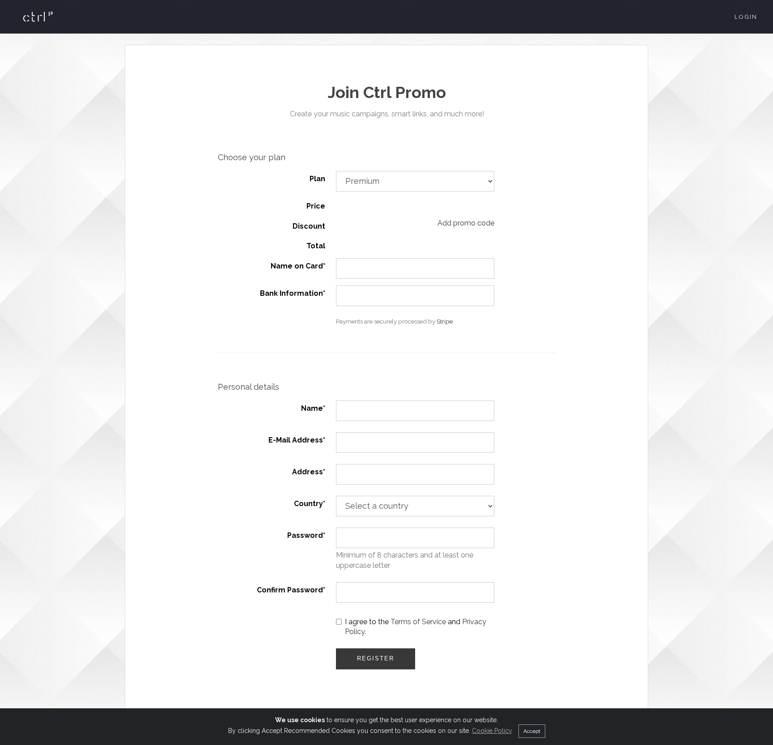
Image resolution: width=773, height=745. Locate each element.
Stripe (445, 321)
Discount (309, 226)
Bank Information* (292, 293)
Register (375, 658)
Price (315, 206)
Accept (531, 731)
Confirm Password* (291, 590)
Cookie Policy (492, 730)
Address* (308, 472)
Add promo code (465, 223)
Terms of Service (418, 621)
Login (746, 16)
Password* (306, 535)
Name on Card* (298, 266)
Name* (313, 408)
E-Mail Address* (296, 440)
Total (315, 246)
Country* (309, 503)
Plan (317, 179)
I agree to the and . (415, 626)
